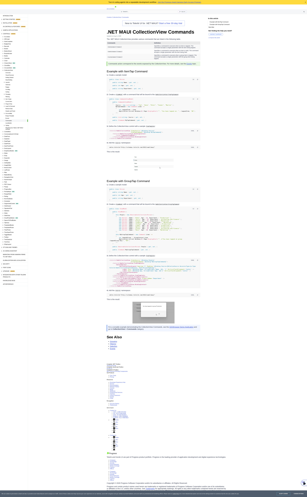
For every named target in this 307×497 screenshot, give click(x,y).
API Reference (8, 284)
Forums (112, 388)
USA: (119, 412)
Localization (9, 123)
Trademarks (150, 489)
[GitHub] (114, 430)
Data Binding (9, 80)
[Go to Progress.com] (112, 454)
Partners (112, 394)
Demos (112, 383)
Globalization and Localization (14, 260)
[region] (153, 493)
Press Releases (114, 464)
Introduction (8, 15)
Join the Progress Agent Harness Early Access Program (179, 2)
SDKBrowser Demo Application (181, 327)
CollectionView (116, 17)
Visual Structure (10, 75)
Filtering (8, 96)
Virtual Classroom (115, 395)
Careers (112, 467)
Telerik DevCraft (111, 365)
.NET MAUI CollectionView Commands (150, 32)
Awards (112, 463)
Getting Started (9, 77)
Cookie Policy (175, 493)
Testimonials (113, 405)
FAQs (111, 398)
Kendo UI (109, 368)
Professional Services (116, 392)
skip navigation (110, 9)
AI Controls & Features (11, 26)
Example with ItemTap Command (127, 71)
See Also (114, 337)
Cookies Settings (298, 493)
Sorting (7, 92)
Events (7, 118)
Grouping (113, 341)
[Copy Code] (197, 79)
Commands (9, 120)
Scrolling (8, 89)
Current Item (9, 101)
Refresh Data (9, 108)
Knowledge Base (9, 280)
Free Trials (113, 375)
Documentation (114, 385)
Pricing (112, 377)
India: (120, 414)
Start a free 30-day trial (170, 23)
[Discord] (114, 432)
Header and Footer (10, 111)
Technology (113, 461)
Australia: (120, 417)
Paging (7, 87)
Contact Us (113, 410)
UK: (119, 413)
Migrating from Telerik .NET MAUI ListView (14, 128)
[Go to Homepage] (115, 9)
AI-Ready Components (121, 371)
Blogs (111, 389)
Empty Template (10, 115)
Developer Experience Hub (117, 382)
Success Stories (114, 403)
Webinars (112, 391)
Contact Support (216, 34)
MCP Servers (110, 371)
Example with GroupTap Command (128, 181)
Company (112, 460)
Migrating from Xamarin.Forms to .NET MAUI (14, 255)
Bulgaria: (120, 416)
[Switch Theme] (304, 11)
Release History (114, 386)
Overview (8, 72)
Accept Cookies (283, 493)
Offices (112, 468)
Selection (8, 84)
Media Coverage (114, 466)
